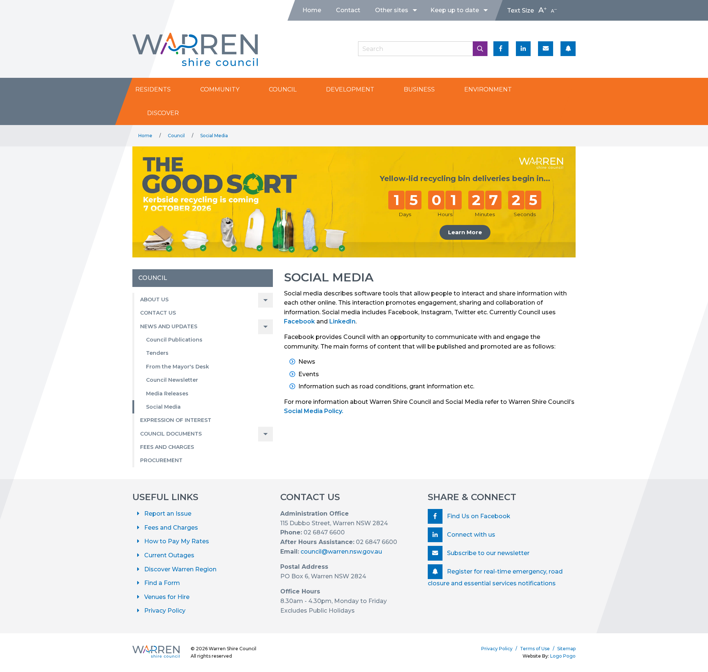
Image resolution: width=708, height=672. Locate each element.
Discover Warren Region (180, 569)
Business (419, 89)
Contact (348, 10)
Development (350, 89)
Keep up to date (454, 10)
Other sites (391, 10)
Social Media (214, 135)
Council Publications (174, 339)
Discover (163, 113)
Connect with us (470, 534)
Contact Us (158, 312)
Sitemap (566, 648)
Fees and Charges (167, 447)
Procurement (161, 460)
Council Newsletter (172, 380)
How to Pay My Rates (176, 541)
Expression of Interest (175, 420)
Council (282, 89)
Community (219, 89)
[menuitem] (312, 10)
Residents (153, 89)
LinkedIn (342, 321)
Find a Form (162, 582)
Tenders (157, 353)
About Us (154, 299)
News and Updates (168, 326)
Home (311, 10)
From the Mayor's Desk (177, 366)
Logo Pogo (563, 656)
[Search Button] (480, 48)
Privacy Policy (164, 610)
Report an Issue (167, 513)
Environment (488, 89)
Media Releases (167, 393)
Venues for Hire (167, 596)
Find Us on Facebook (477, 516)
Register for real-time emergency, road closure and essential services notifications (495, 577)
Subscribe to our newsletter (487, 553)
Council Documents (171, 433)
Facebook (299, 321)
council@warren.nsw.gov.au (341, 551)
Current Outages (169, 555)
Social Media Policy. (313, 411)
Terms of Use (535, 648)
